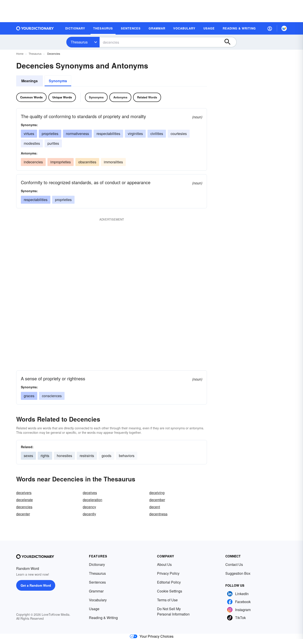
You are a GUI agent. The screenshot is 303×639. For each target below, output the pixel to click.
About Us (164, 564)
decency (89, 506)
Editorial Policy (169, 582)
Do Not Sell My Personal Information (173, 611)
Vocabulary (98, 599)
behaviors (126, 455)
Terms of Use (167, 599)
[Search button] (229, 42)
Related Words (147, 97)
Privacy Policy (168, 573)
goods (106, 455)
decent (154, 506)
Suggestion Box (237, 573)
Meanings (29, 80)
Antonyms (120, 97)
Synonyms (58, 80)
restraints (87, 455)
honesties (64, 455)
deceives (90, 492)
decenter (23, 513)
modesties (32, 143)
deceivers (23, 492)
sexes (28, 455)
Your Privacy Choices (156, 636)
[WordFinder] (284, 28)
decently (89, 513)
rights (45, 455)
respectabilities (108, 133)
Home (20, 53)
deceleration (92, 499)
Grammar (96, 591)
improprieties (60, 161)
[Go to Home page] (35, 28)
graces (29, 395)
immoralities (113, 161)
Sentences (97, 582)
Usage (94, 608)
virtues (29, 133)
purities (53, 143)
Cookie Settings (169, 591)
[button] (269, 28)
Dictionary (97, 564)
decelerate (24, 499)
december (157, 499)
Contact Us (234, 564)
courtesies (179, 133)
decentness (158, 513)
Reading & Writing (103, 617)
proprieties (50, 133)
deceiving (157, 492)
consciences (52, 395)
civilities (156, 133)
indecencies (33, 161)
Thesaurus (79, 42)
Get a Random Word (36, 585)
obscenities (87, 161)
